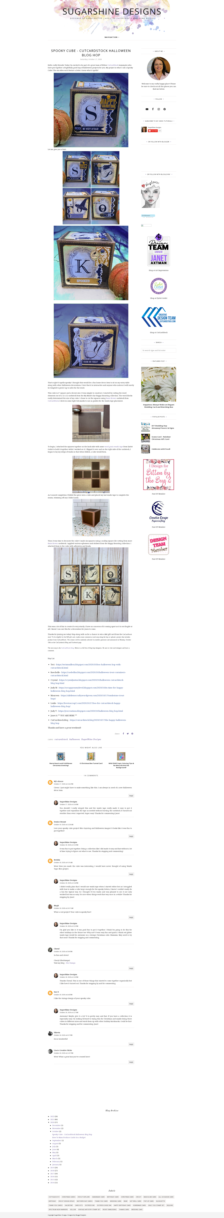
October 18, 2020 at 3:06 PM (63, 952)
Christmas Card (127, 1197)
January (55, 1164)
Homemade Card (139, 1205)
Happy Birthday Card (122, 1205)
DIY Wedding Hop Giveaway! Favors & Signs (163, 427)
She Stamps (70, 963)
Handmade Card (98, 1197)
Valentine (69, 1205)
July (54, 1146)
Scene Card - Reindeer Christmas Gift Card (161, 438)
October (55, 1131)
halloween (74, 739)
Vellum (73, 1209)
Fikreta (57, 1032)
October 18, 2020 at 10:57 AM (63, 908)
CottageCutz (54, 1197)
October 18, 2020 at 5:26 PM (69, 977)
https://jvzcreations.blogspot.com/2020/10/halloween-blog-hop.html (90, 711)
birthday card (113, 1197)
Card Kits (79, 1205)
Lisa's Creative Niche (63, 1050)
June (54, 1149)
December (56, 1125)
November (56, 1128)
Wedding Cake (136, 1209)
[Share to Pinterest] (132, 734)
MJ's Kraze (58, 781)
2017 (52, 1174)
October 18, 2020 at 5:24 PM (69, 883)
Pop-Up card (149, 1201)
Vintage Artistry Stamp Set (89, 1209)
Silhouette (160, 1201)
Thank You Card (101, 1201)
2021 (52, 1119)
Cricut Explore (84, 1197)
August (55, 1143)
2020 (52, 1122)
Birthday (52, 1201)
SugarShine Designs (112, 11)
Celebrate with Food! (161, 449)
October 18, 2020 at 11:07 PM (63, 1053)
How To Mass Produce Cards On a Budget (69, 1137)
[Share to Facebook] (123, 734)
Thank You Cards (55, 1205)
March (55, 1158)
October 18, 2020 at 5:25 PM (69, 926)
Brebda (57, 860)
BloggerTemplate (81, 1215)
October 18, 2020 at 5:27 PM (69, 1012)
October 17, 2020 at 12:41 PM (63, 784)
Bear (125, 1201)
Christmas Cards (68, 1197)
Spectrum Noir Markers (58, 1209)
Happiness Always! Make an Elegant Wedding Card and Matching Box (158, 405)
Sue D (56, 992)
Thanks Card (124, 1209)
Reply (131, 796)
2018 (52, 1170)
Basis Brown (111, 398)
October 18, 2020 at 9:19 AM (63, 863)
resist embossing (110, 1209)
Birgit (56, 905)
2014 (52, 1182)
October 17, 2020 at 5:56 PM (69, 804)
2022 (52, 1116)
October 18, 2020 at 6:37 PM (63, 1035)
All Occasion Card (166, 1197)
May (54, 1152)
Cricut (138, 1197)
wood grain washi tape (113, 446)
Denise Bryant (60, 822)
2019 (52, 1167)
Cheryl (57, 949)
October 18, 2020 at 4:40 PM (63, 995)
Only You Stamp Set (156, 1205)
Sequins (170, 1205)
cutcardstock (61, 739)
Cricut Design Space (66, 1201)
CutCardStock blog (67, 648)
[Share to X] (128, 734)
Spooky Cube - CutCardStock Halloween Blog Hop (72, 1134)
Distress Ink (90, 1205)
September (57, 1140)
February (56, 1161)
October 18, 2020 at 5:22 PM (69, 845)
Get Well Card (135, 1201)
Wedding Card (115, 1201)
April (54, 1155)
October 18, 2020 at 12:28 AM (63, 825)
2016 (52, 1176)
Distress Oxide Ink (104, 1205)
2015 (52, 1179)
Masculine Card (150, 1197)
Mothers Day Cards (84, 1201)
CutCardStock (112, 65)
